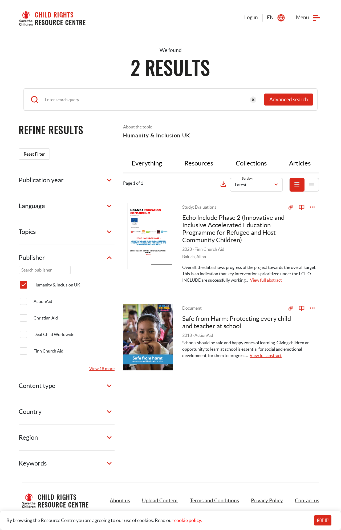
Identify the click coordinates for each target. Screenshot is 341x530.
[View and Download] (312, 207)
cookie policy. (188, 520)
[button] (160, 500)
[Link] (291, 207)
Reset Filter (34, 154)
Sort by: (247, 178)
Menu (302, 17)
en (270, 17)
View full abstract (266, 280)
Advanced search (288, 99)
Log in (251, 17)
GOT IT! (322, 520)
